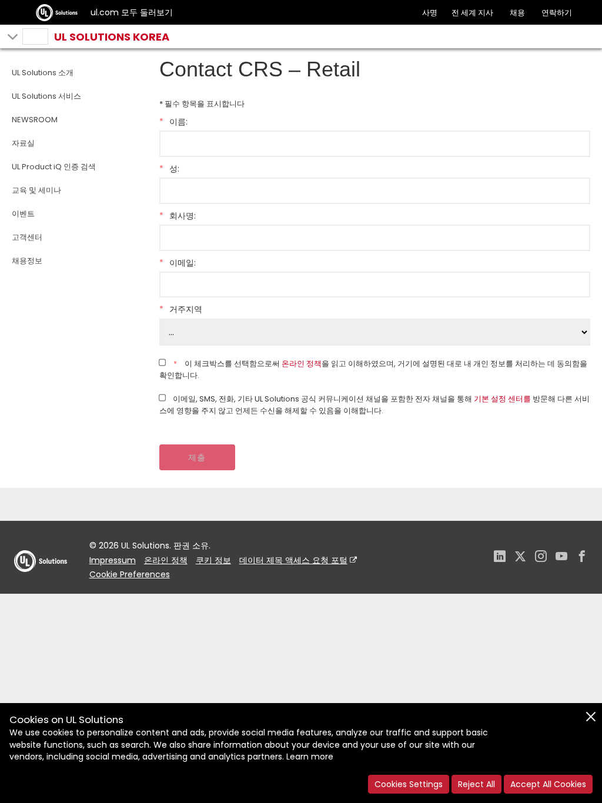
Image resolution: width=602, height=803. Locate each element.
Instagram (541, 557)
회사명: (177, 216)
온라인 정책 (302, 363)
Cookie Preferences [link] (129, 574)
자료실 (23, 143)
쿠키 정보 (213, 560)
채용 (517, 12)
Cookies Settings (408, 784)
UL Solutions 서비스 (46, 96)
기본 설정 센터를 (502, 398)
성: (169, 169)
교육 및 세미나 (36, 190)
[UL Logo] (40, 583)
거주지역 (180, 309)
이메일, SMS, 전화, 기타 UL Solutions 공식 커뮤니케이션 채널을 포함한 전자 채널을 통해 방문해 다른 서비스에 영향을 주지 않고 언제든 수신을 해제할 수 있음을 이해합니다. (374, 404)
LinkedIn (500, 557)
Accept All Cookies (548, 784)
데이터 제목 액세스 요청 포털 (293, 560)
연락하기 (556, 12)
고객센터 (27, 237)
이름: (173, 122)
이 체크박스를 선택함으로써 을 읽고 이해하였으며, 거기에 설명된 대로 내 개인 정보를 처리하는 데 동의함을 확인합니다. (373, 369)
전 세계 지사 (472, 12)
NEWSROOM (35, 119)
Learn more (309, 756)
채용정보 (27, 260)
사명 (429, 12)
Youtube (561, 557)
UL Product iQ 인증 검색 (54, 166)
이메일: (177, 263)
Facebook (582, 557)
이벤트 (23, 213)
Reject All (476, 784)
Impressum (112, 560)
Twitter (520, 557)
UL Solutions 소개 (42, 72)
